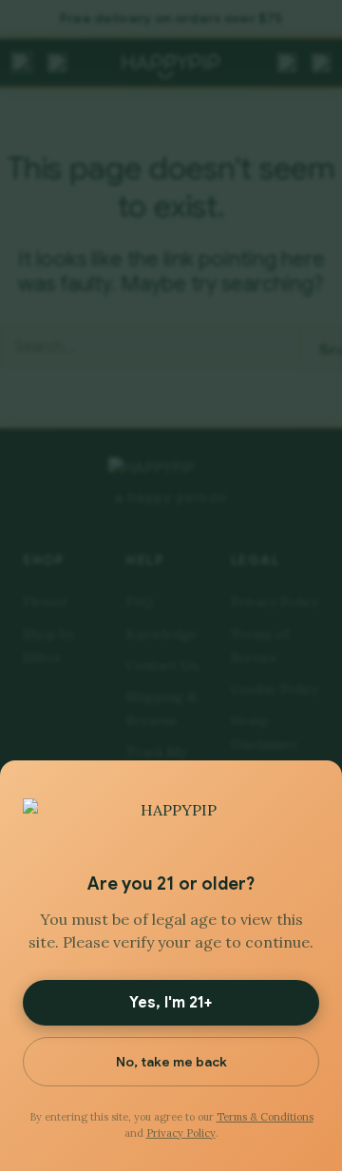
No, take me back (171, 1061)
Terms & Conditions (265, 1116)
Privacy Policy (181, 1133)
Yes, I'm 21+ (171, 1002)
